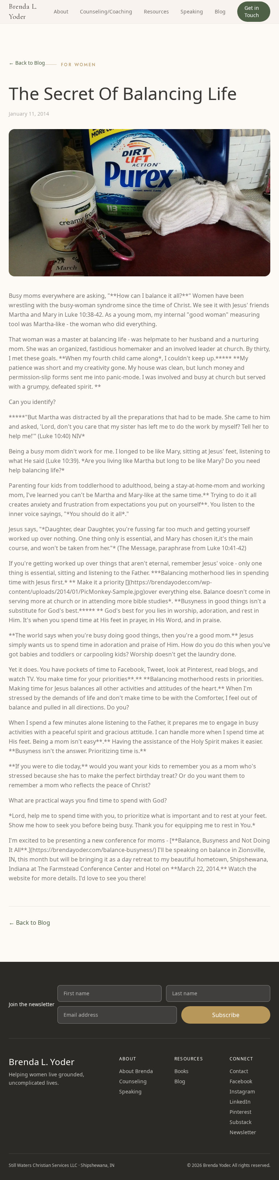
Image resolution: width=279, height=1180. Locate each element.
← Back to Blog (27, 62)
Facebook (241, 1081)
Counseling (133, 1081)
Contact (239, 1071)
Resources (156, 11)
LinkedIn (240, 1101)
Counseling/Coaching (106, 11)
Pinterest (240, 1111)
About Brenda (136, 1071)
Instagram (242, 1091)
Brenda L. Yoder (23, 11)
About (61, 11)
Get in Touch (251, 11)
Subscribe (225, 1015)
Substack (240, 1122)
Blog (220, 11)
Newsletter (243, 1132)
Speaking (192, 11)
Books (181, 1071)
